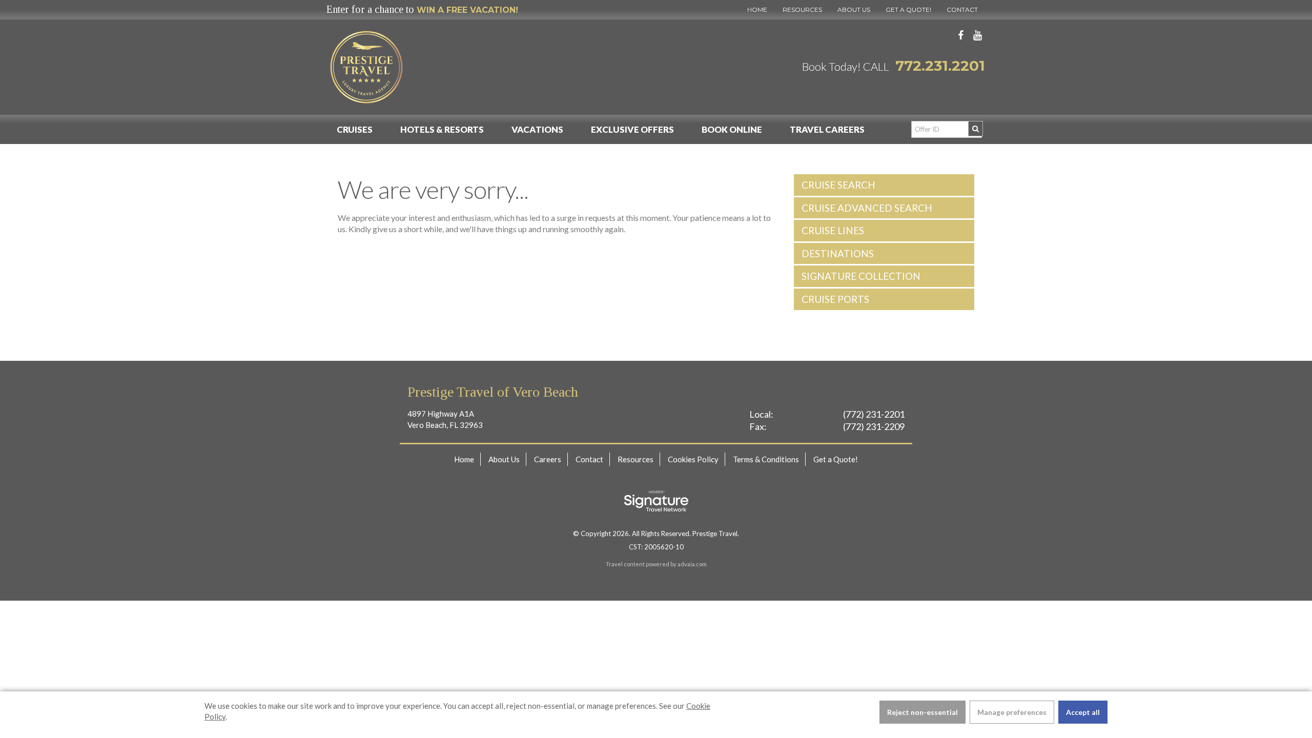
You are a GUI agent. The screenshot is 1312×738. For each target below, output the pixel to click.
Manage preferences (1012, 712)
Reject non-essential (922, 712)
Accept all (1083, 712)
